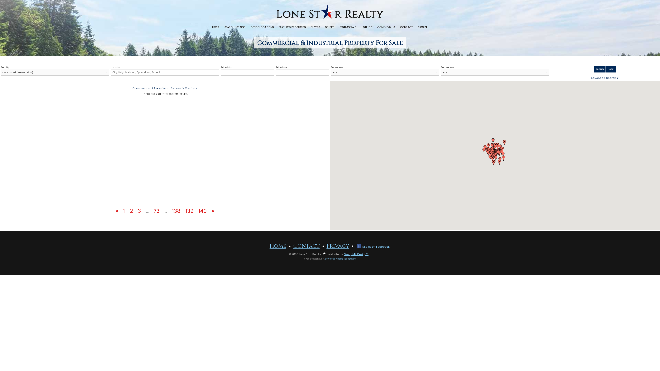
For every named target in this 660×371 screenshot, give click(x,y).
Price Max (281, 67)
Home (215, 27)
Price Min (226, 67)
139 (189, 211)
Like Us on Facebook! (376, 247)
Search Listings (234, 27)
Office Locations (262, 27)
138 (176, 211)
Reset (611, 69)
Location (116, 67)
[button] (488, 145)
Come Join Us (386, 27)
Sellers (329, 27)
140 (203, 211)
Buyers (315, 27)
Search (600, 69)
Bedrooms (337, 67)
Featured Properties (292, 27)
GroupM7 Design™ (356, 254)
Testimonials (347, 27)
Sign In (422, 27)
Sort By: (5, 67)
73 (157, 211)
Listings (367, 27)
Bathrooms (447, 67)
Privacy (338, 246)
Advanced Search (604, 78)
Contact (406, 27)
